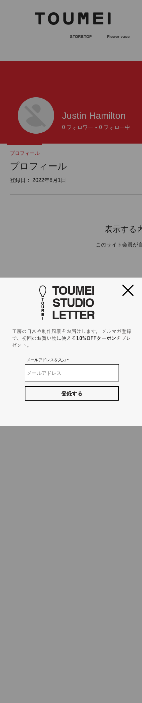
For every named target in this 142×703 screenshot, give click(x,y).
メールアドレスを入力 (46, 360)
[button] (128, 290)
